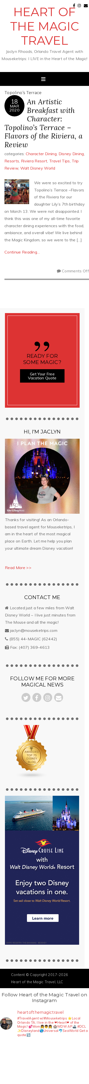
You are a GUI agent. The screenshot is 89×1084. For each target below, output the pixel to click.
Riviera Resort (34, 160)
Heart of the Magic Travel (44, 26)
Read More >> (18, 567)
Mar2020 (14, 108)
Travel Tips (59, 160)
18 (14, 101)
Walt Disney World (37, 168)
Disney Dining (71, 153)
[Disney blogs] (32, 777)
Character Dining (41, 153)
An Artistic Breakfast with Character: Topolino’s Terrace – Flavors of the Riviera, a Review (43, 123)
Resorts (11, 160)
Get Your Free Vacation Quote (42, 375)
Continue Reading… (22, 252)
